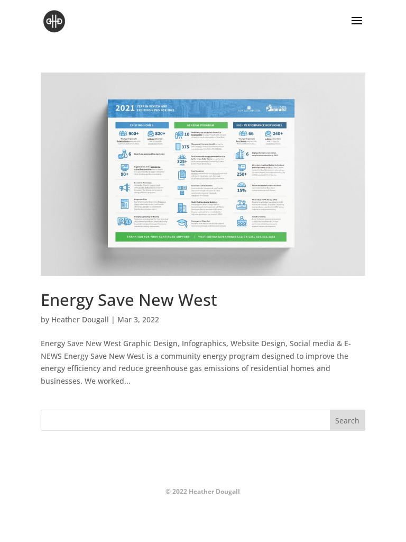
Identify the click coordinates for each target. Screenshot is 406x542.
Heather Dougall (80, 319)
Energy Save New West (129, 299)
